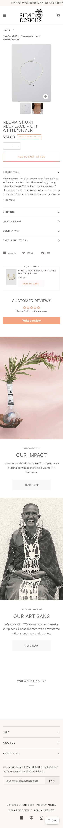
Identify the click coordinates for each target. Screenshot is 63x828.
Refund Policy (44, 810)
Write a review (31, 320)
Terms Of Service (20, 810)
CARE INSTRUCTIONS (15, 240)
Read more (9, 199)
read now (31, 645)
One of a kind (12, 221)
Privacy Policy (46, 804)
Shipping (9, 212)
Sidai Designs (18, 804)
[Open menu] (8, 15)
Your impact (11, 230)
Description (11, 171)
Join (52, 780)
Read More (31, 485)
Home (6, 29)
